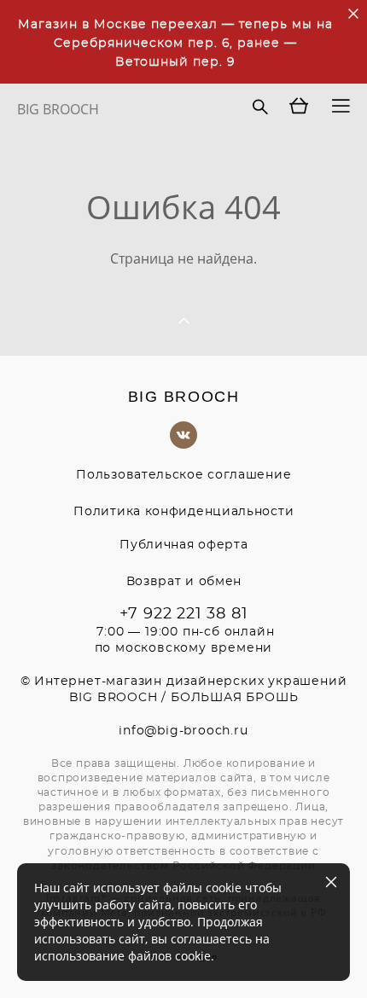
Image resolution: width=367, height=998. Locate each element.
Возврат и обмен (184, 582)
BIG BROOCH (58, 109)
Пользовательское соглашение (183, 475)
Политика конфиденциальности (183, 512)
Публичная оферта (183, 545)
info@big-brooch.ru (183, 731)
